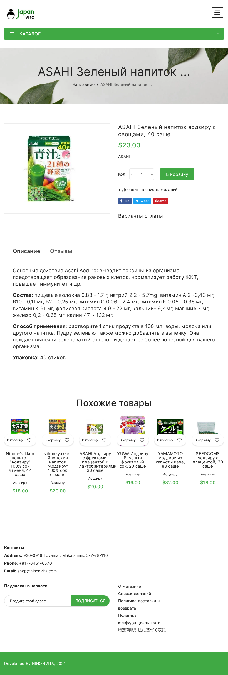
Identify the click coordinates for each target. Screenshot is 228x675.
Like (125, 201)
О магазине (129, 586)
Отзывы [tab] (61, 251)
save (162, 201)
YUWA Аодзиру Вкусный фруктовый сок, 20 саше (132, 460)
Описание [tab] (26, 251)
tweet (144, 201)
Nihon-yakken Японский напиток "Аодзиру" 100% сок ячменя (57, 464)
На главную (83, 84)
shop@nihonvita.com (37, 571)
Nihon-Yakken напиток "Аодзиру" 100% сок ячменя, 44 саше (20, 464)
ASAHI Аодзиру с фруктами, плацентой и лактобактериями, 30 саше (98, 462)
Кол (121, 174)
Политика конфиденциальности (139, 619)
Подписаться (90, 600)
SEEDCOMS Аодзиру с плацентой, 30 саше (208, 460)
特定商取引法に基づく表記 (142, 629)
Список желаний (134, 593)
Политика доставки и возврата (139, 604)
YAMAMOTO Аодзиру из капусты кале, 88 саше (170, 460)
